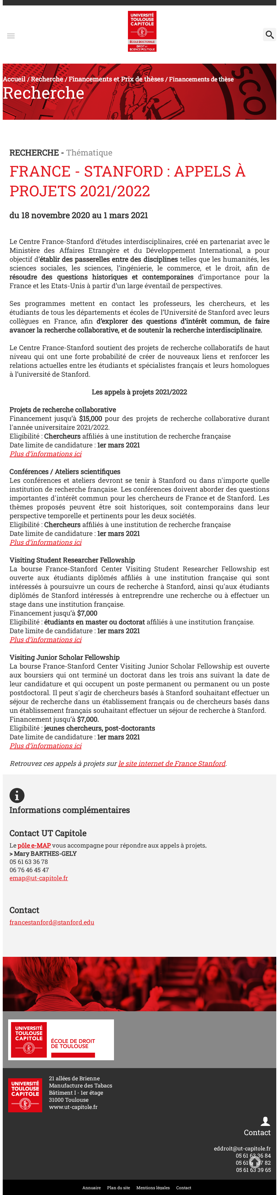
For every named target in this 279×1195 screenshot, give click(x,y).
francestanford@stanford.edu (52, 922)
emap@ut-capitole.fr (39, 878)
